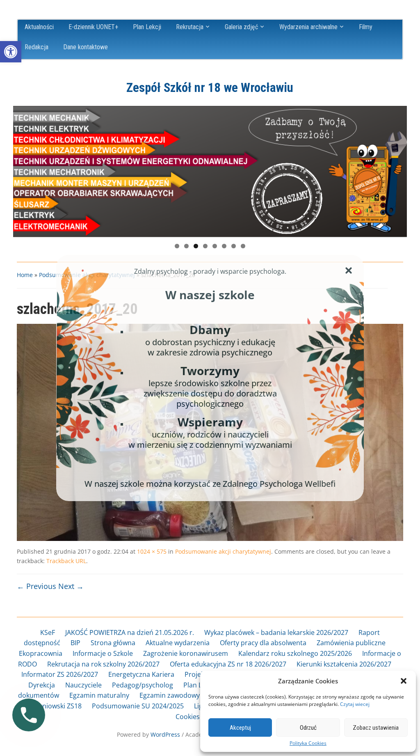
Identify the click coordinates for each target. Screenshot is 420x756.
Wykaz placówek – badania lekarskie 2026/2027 (276, 632)
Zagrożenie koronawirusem (185, 653)
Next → (71, 586)
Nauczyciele (83, 685)
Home (25, 275)
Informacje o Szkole (103, 653)
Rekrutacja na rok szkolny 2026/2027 (103, 664)
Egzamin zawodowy (169, 695)
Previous (23, 169)
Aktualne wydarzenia (178, 642)
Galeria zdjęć (241, 27)
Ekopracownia (40, 653)
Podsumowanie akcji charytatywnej (223, 551)
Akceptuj (240, 727)
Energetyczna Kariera (141, 674)
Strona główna (113, 642)
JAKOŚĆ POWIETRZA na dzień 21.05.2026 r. (129, 632)
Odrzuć (308, 727)
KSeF (47, 632)
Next (396, 169)
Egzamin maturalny (99, 695)
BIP (75, 642)
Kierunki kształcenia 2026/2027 (344, 664)
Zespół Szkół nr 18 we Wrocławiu (209, 87)
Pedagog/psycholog (142, 685)
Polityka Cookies (308, 743)
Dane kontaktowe (85, 47)
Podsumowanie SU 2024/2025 (138, 705)
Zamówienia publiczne (351, 642)
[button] (10, 51)
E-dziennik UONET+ (93, 27)
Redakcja (36, 47)
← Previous (36, 586)
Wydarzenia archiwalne (308, 27)
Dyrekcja (41, 685)
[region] (210, 171)
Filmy (365, 27)
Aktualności (39, 27)
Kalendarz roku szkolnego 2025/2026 (295, 653)
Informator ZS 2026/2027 (59, 674)
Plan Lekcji (147, 27)
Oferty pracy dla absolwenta (263, 642)
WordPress (165, 734)
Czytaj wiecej (355, 704)
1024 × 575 (152, 551)
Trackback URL (66, 561)
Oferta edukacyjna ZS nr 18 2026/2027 (228, 664)
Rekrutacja (189, 27)
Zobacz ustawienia (376, 727)
